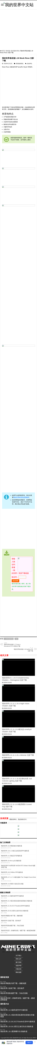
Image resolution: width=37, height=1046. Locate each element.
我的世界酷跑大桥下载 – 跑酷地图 (12, 915)
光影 (17, 638)
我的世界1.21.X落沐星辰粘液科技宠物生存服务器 (16, 901)
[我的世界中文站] (19, 4)
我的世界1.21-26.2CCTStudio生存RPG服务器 (15, 906)
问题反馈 (18, 969)
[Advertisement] (18, 30)
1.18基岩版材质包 (9, 638)
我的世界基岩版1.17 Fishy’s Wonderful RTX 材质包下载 (12, 644)
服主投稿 (18, 962)
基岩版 (8, 51)
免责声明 (18, 965)
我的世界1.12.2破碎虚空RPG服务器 (12, 896)
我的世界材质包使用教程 (21, 497)
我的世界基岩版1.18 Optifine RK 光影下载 (23, 649)
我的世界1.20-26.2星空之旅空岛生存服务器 (14, 911)
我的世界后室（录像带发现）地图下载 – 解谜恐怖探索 (18, 930)
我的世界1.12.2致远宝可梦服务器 (11, 856)
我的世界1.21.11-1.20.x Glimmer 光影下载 (18, 755)
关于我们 (18, 955)
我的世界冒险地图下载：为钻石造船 (12, 925)
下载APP (29, 1042)
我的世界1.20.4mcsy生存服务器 (11, 860)
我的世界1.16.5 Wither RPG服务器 (12, 872)
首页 (3, 51)
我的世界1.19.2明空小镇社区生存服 (12, 884)
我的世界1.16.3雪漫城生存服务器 (11, 846)
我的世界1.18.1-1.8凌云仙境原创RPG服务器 (15, 851)
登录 (25, 819)
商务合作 (18, 959)
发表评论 (29, 63)
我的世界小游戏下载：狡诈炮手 (11, 920)
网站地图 (18, 972)
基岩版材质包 (15, 51)
